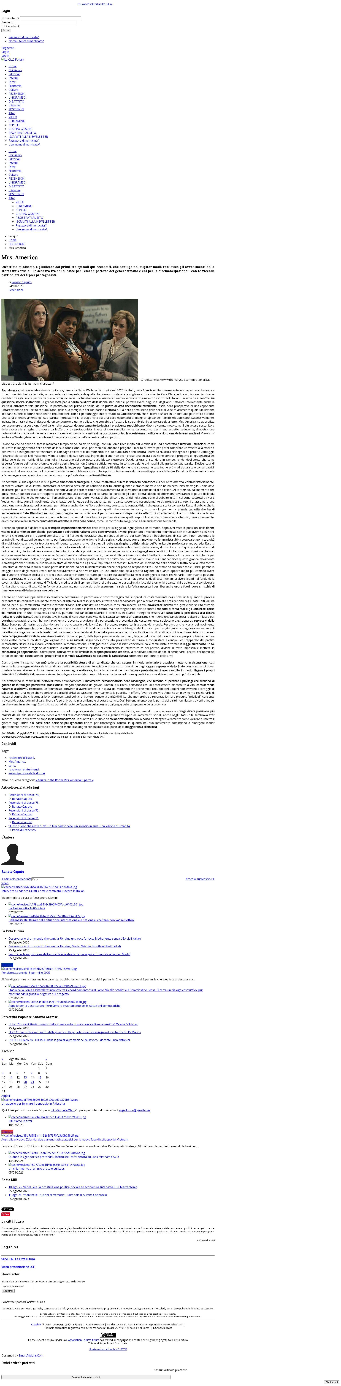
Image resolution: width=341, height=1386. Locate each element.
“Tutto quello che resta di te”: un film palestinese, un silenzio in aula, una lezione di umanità (69, 826)
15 (39, 1077)
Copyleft (36, 1324)
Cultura (13, 175)
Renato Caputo (22, 282)
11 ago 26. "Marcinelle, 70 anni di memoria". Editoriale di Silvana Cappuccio (58, 1195)
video (5, 883)
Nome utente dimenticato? (26, 41)
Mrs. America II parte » (78, 780)
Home (13, 151)
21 (32, 1082)
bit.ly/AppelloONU (63, 1110)
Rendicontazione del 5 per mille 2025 (25, 973)
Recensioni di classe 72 (24, 810)
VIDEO (20, 202)
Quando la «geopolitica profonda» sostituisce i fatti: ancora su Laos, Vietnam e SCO (64, 1157)
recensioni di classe (21, 758)
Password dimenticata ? (31, 225)
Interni (13, 163)
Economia (15, 171)
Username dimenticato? (31, 229)
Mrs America (17, 762)
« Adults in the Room (50, 780)
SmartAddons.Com (31, 1355)
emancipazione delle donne (27, 773)
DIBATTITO (16, 186)
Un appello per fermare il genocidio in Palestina (33, 1103)
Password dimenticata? (24, 37)
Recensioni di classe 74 (24, 795)
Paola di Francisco (24, 830)
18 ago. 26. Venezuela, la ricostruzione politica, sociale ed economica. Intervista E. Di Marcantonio (73, 1187)
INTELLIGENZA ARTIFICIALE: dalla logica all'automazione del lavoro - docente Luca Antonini (69, 1040)
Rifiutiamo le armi (20, 1121)
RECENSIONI (17, 178)
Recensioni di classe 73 (24, 803)
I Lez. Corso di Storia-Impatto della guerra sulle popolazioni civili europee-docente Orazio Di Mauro (75, 1032)
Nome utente (10, 18)
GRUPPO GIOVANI (28, 214)
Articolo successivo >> (200, 879)
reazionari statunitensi (24, 769)
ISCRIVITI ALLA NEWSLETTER (35, 221)
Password (7, 22)
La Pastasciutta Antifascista (27, 908)
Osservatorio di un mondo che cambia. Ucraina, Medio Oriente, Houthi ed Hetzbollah (65, 946)
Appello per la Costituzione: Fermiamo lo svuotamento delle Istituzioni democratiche (64, 1006)
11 (10, 1077)
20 (25, 1082)
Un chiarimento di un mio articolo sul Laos (37, 1169)
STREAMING (24, 206)
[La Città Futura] (12, 59)
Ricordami (12, 26)
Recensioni (16, 290)
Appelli (5, 1096)
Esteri (12, 167)
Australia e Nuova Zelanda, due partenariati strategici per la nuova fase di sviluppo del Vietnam (64, 1139)
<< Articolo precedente (16, 879)
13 (25, 1077)
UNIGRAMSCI (17, 182)
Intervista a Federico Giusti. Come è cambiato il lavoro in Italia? (42, 891)
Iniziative (14, 190)
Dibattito (7, 1132)
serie (12, 765)
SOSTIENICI (16, 194)
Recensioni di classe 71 (24, 818)
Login (5, 52)
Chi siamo (83, 4)
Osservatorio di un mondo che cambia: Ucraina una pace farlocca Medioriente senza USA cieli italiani (75, 938)
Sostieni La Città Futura (100, 4)
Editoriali (14, 159)
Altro (12, 198)
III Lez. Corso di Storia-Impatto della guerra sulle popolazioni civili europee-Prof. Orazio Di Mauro (73, 1024)
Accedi (6, 30)
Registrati (7, 48)
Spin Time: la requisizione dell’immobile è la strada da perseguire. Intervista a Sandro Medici (69, 954)
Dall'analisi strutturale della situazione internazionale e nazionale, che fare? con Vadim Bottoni (71, 920)
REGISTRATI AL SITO (29, 218)
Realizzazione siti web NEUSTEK (108, 1349)
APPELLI (21, 210)
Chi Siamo (15, 155)
